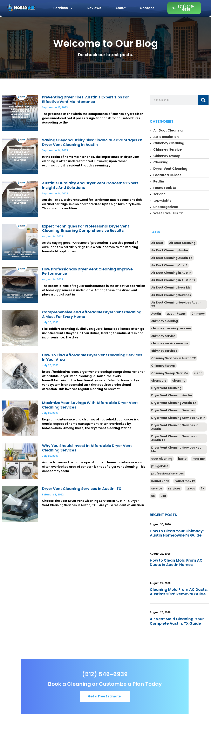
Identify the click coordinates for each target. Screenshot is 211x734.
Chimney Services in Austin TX (173, 358)
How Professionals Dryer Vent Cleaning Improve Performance (87, 271)
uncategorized (165, 206)
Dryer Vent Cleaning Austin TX (173, 403)
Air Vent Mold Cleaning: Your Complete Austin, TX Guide (177, 621)
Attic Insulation (166, 136)
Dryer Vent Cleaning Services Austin (178, 418)
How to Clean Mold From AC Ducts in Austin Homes (176, 562)
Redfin (158, 181)
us (153, 496)
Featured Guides (167, 175)
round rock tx (164, 187)
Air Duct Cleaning (168, 130)
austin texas (176, 314)
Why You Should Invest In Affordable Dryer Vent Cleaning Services (87, 448)
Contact (147, 8)
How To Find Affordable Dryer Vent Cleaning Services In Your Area (92, 357)
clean (198, 373)
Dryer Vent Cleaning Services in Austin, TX (81, 488)
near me (198, 459)
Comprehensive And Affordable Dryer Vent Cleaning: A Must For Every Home (92, 314)
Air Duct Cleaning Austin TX (171, 258)
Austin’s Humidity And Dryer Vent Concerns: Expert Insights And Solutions (90, 185)
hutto (182, 459)
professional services (167, 473)
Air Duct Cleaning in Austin (171, 273)
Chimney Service (167, 149)
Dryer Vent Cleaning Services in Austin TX (174, 438)
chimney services (164, 351)
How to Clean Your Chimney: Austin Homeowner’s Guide (177, 533)
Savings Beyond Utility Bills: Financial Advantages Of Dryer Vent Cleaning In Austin (92, 142)
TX (203, 488)
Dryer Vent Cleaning (170, 168)
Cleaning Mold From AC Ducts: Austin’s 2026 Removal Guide (178, 592)
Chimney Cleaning (168, 143)
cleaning (178, 381)
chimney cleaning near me (171, 328)
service (159, 194)
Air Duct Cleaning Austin (169, 250)
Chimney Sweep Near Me (169, 373)
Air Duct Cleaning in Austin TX (173, 280)
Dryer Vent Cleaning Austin (171, 395)
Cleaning (160, 162)
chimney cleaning (164, 321)
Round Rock (160, 481)
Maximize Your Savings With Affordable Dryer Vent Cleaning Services (90, 405)
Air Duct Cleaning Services (171, 295)
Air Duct (157, 243)
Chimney (198, 314)
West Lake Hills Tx (168, 213)
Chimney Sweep (167, 155)
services (174, 488)
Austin (156, 314)
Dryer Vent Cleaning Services (173, 410)
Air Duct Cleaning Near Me (171, 287)
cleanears (158, 381)
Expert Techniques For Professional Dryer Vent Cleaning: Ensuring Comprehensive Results (85, 228)
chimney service (163, 336)
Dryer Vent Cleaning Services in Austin (174, 427)
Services (60, 8)
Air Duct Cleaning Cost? (169, 265)
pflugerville (159, 466)
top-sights (162, 200)
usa (163, 496)
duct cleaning (161, 459)
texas (190, 488)
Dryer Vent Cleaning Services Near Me (177, 449)
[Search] (203, 100)
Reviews (94, 8)
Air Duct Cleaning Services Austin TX (176, 304)
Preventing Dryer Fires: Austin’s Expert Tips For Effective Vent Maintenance (85, 99)
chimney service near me (170, 343)
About (120, 8)
